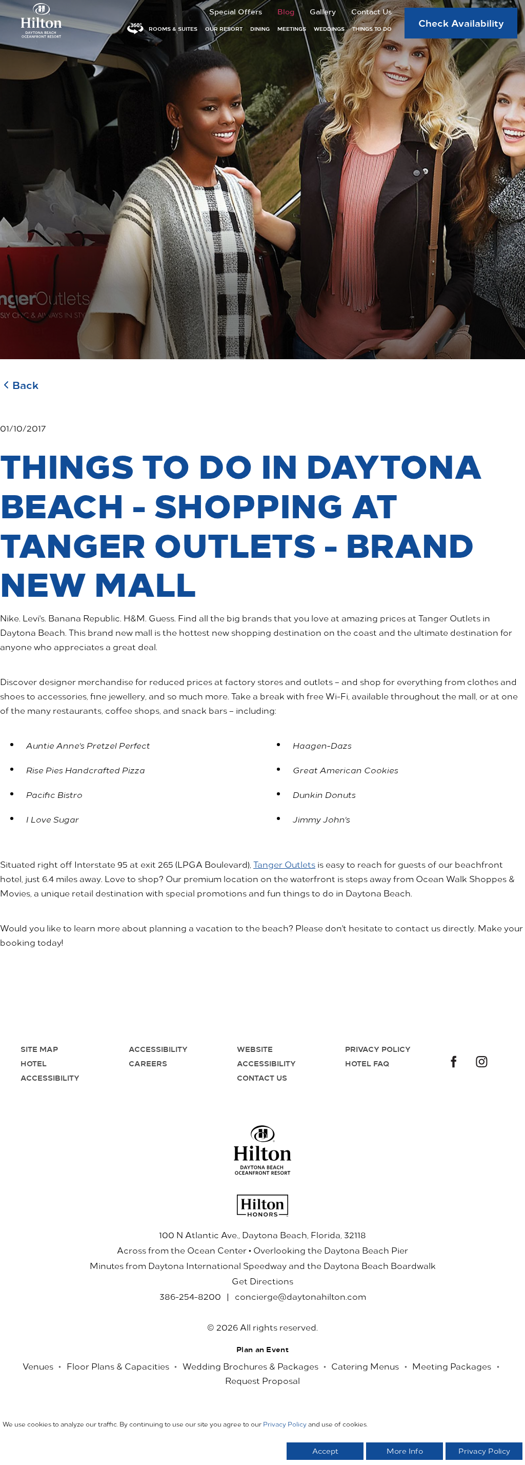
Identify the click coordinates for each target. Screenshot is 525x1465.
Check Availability (461, 22)
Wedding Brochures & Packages (250, 1366)
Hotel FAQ (367, 1063)
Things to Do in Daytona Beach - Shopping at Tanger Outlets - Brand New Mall (241, 524)
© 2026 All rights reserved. (262, 1327)
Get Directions (262, 1280)
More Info (405, 1451)
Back (25, 384)
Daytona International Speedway (217, 1265)
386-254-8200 (190, 1296)
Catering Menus (365, 1366)
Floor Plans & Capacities (118, 1366)
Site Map (39, 1049)
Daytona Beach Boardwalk (380, 1265)
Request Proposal (262, 1380)
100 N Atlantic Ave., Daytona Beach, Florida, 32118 (262, 1234)
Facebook (452, 1063)
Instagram (482, 1063)
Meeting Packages (451, 1366)
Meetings (291, 28)
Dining (260, 28)
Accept (325, 1451)
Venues (38, 1366)
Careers (148, 1063)
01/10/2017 (23, 428)
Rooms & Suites (173, 28)
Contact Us (371, 11)
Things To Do (372, 28)
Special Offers (235, 11)
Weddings (329, 28)
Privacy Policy (378, 1049)
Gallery (323, 11)
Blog (285, 11)
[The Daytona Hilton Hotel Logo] (262, 1150)
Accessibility (158, 1049)
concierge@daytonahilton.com (300, 1296)
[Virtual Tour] (135, 28)
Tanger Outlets (284, 864)
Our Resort (224, 28)
